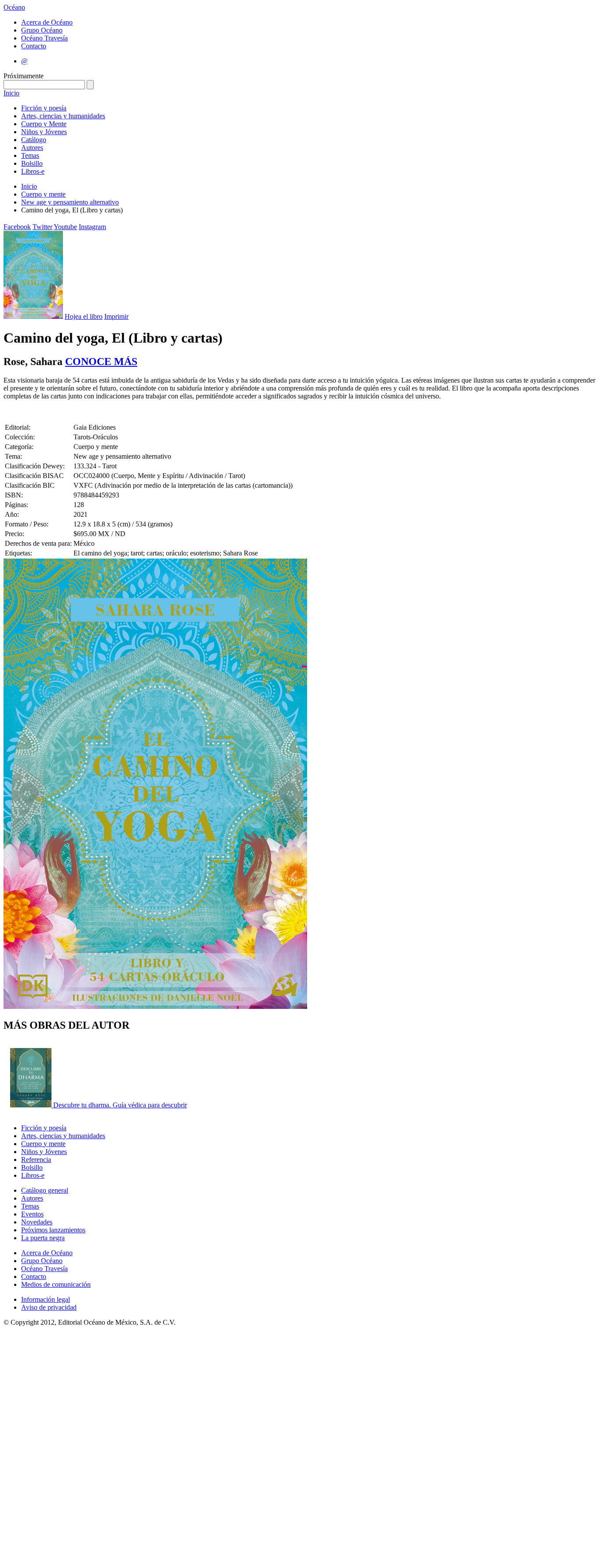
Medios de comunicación (56, 1284)
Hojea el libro (84, 316)
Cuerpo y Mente (43, 124)
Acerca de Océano (47, 22)
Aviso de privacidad (49, 1307)
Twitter (42, 226)
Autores (32, 147)
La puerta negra (43, 1238)
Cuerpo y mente (43, 194)
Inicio (11, 93)
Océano (14, 7)
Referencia (36, 1159)
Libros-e (32, 171)
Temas (30, 155)
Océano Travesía (44, 38)
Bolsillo (32, 163)
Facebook (17, 226)
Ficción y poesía (43, 108)
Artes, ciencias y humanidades (63, 116)
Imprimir (116, 316)
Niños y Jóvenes (44, 131)
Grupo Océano (41, 30)
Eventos (32, 1214)
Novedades (36, 1222)
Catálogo (33, 139)
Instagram (92, 226)
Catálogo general (44, 1190)
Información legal (45, 1299)
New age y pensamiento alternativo (70, 202)
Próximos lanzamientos (53, 1230)
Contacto (33, 46)
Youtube (65, 226)
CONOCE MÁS (101, 361)
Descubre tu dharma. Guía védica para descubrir (120, 1105)
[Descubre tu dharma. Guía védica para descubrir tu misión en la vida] (31, 1105)
